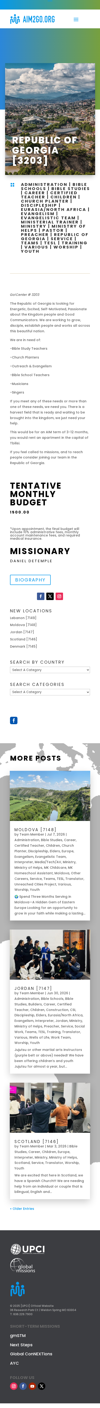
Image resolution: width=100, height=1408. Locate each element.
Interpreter (23, 862)
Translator (74, 878)
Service (62, 239)
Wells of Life (39, 1037)
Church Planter (45, 201)
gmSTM (18, 1335)
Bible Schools (52, 998)
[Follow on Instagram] (59, 596)
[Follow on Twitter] (41, 1386)
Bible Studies (70, 188)
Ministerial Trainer (50, 222)
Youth (30, 251)
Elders (55, 851)
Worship (66, 247)
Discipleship (39, 205)
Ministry (34, 226)
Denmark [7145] (23, 646)
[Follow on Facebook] (40, 596)
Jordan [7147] (22, 632)
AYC (14, 1363)
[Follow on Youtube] (32, 1386)
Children (63, 197)
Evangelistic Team (48, 218)
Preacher (35, 234)
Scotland (22, 1162)
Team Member (32, 834)
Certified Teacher (29, 845)
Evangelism (38, 213)
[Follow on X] (50, 596)
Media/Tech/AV (48, 862)
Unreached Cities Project (35, 884)
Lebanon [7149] (23, 618)
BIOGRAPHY (30, 580)
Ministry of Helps (28, 867)
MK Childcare (55, 867)
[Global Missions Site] (22, 1271)
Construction (57, 1010)
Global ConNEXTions (31, 1354)
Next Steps (21, 1345)
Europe (67, 851)
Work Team (60, 1037)
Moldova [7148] (23, 625)
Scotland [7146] (23, 639)
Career (34, 193)
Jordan (61, 1020)
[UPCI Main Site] (27, 1255)
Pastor (53, 230)
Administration (44, 184)
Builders (35, 1004)
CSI (72, 1010)
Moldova (61, 873)
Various (36, 247)
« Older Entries (22, 1208)
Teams (30, 243)
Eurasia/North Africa (53, 209)
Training (75, 243)
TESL (50, 243)
